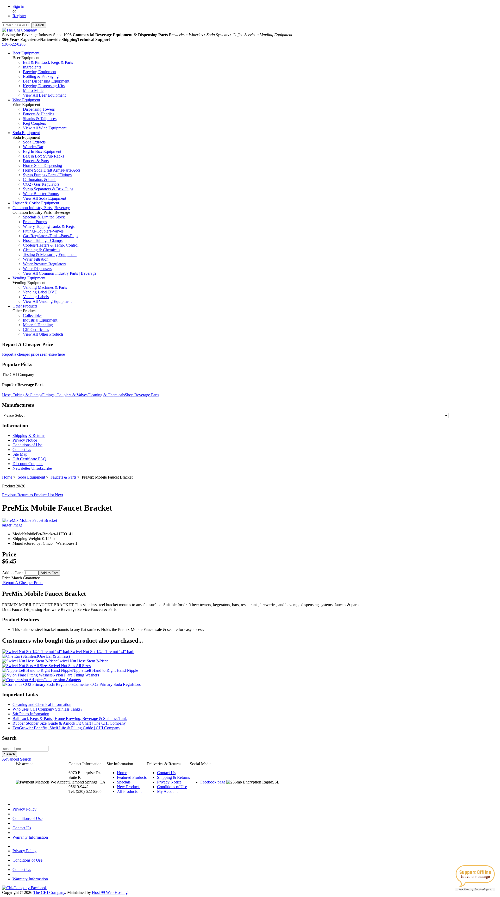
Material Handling (38, 325)
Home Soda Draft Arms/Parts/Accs (51, 170)
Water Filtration (35, 259)
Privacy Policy (24, 809)
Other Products (24, 306)
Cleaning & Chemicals (41, 250)
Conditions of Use (27, 445)
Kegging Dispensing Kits (44, 86)
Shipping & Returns (28, 435)
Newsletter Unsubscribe (32, 468)
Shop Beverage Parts (142, 395)
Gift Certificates (36, 329)
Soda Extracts (34, 142)
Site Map (19, 454)
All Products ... (129, 791)
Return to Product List (36, 495)
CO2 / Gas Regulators (41, 184)
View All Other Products (43, 334)
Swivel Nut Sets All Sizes (69, 665)
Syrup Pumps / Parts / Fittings (47, 175)
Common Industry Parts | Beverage (41, 207)
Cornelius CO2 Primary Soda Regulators (107, 684)
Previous (9, 495)
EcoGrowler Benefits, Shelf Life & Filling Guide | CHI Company (66, 728)
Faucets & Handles (38, 114)
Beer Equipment (25, 53)
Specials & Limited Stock (44, 217)
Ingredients (32, 67)
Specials (123, 782)
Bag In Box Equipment (42, 151)
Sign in (18, 6)
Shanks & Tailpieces (40, 118)
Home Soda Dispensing (42, 165)
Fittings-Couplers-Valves (43, 231)
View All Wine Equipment (44, 128)
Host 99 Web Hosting (110, 892)
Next (59, 495)
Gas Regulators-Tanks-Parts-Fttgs (50, 236)
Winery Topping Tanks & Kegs (48, 226)
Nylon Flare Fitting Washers (76, 675)
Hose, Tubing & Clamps (22, 395)
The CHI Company (49, 892)
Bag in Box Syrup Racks (43, 156)
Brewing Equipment (39, 72)
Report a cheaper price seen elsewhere (33, 354)
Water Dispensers (37, 268)
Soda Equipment (26, 132)
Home (7, 477)
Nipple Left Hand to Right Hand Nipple (105, 670)
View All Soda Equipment (44, 198)
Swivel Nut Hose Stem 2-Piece (82, 661)
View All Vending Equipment (47, 301)
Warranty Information (30, 837)
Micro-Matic (33, 90)
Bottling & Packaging (41, 76)
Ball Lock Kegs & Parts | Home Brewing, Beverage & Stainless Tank (69, 718)
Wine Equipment (26, 100)
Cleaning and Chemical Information (41, 704)
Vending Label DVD (40, 292)
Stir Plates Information (30, 714)
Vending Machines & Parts (45, 287)
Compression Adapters (62, 680)
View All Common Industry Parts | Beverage (59, 273)
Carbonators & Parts (39, 179)
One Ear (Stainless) (54, 656)
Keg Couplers (34, 123)
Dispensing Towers (39, 109)
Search (9, 738)
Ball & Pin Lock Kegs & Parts (48, 62)
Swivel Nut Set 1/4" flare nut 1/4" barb (102, 651)
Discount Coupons (27, 463)
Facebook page (212, 782)
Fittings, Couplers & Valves (65, 395)
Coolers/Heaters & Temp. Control (50, 245)
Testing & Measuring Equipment (50, 254)
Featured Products (132, 777)
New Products (128, 787)
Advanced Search (16, 759)
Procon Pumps (35, 221)
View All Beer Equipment (44, 95)
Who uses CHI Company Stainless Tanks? (47, 709)
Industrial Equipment (40, 320)
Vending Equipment (28, 278)
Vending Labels (36, 296)
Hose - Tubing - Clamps (43, 240)
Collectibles (32, 315)
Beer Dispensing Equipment (46, 81)
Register (19, 16)
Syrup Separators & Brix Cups (48, 189)
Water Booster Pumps (41, 193)
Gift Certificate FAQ (29, 459)
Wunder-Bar (33, 147)
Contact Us (21, 449)
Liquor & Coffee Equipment (35, 203)
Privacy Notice (24, 440)
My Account (167, 791)
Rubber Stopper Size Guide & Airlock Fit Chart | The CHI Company (69, 723)
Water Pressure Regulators (44, 264)
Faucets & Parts (36, 161)
